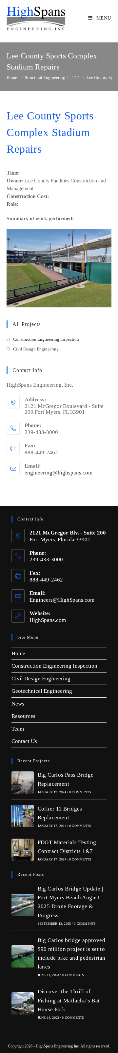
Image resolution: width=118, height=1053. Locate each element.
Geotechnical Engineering (41, 691)
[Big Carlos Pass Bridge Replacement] (22, 782)
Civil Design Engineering (36, 349)
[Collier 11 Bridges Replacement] (22, 816)
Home (18, 653)
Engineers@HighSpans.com (62, 600)
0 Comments (80, 792)
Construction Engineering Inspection (46, 339)
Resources (23, 716)
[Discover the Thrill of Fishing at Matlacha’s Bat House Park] (22, 1003)
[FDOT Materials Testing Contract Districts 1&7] (22, 850)
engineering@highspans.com (58, 473)
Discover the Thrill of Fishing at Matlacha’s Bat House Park (69, 1000)
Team (17, 729)
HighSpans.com (48, 620)
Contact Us (24, 741)
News (17, 704)
